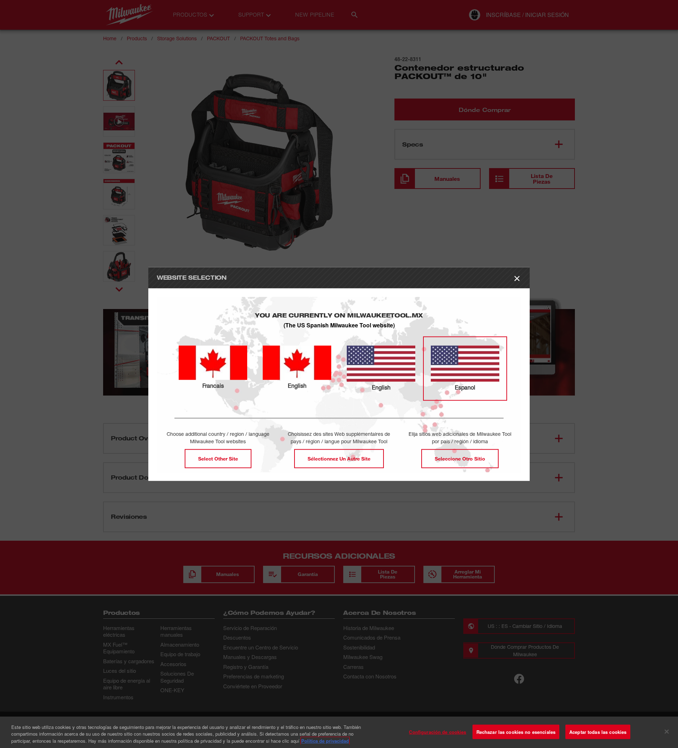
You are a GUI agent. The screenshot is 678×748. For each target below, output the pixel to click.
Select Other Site (218, 458)
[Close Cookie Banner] (666, 731)
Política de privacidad (325, 740)
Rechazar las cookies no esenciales (515, 731)
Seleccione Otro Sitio (460, 458)
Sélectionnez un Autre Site (339, 458)
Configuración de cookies (437, 731)
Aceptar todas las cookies (597, 731)
